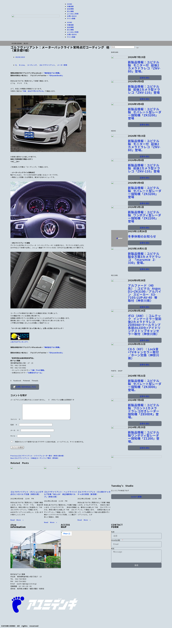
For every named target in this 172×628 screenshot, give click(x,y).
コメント (15, 419)
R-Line (22, 65)
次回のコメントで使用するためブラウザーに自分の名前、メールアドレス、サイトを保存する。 (50, 442)
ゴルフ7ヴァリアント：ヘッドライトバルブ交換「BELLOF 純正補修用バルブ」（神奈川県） (60, 494)
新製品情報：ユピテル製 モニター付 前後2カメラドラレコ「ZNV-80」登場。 (144, 66)
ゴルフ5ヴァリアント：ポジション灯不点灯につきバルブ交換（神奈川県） (26, 493)
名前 (13, 424)
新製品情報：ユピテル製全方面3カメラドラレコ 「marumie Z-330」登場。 (144, 258)
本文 (112, 548)
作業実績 (70, 6)
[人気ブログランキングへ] (19, 339)
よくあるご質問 (72, 14)
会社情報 (70, 9)
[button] (10, 380)
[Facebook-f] (23, 619)
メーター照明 (62, 65)
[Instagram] (31, 619)
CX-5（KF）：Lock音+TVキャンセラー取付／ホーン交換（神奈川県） (143, 353)
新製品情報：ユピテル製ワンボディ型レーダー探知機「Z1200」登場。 (143, 436)
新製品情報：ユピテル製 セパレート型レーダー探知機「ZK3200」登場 (144, 113)
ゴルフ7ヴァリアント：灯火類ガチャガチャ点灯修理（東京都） (94, 493)
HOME (69, 4)
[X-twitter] (15, 619)
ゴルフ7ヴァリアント (47, 65)
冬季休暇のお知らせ (142, 236)
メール (14, 430)
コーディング (32, 65)
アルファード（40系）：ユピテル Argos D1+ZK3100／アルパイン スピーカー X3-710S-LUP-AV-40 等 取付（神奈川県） (144, 293)
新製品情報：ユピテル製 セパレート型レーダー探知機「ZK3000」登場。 (144, 385)
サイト (12, 436)
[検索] (137, 47)
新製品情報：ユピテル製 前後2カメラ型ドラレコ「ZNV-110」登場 (144, 89)
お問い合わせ (72, 16)
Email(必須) (116, 540)
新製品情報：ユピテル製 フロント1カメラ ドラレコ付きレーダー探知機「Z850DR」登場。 (143, 411)
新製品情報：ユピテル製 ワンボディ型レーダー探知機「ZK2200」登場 (144, 216)
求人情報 (70, 11)
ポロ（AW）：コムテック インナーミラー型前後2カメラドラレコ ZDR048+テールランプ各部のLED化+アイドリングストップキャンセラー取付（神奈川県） (144, 324)
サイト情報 (71, 18)
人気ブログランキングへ (19, 342)
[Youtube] (39, 619)
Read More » (17, 520)
